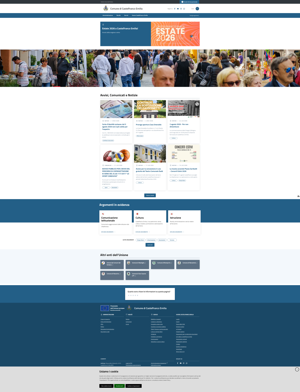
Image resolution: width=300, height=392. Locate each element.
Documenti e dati (105, 332)
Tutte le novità (150, 195)
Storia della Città (180, 324)
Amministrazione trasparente (158, 363)
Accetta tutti (119, 386)
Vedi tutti (150, 245)
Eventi (177, 322)
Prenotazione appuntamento (133, 365)
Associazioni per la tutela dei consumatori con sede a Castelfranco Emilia (187, 335)
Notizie (127, 319)
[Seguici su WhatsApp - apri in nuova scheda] (183, 9)
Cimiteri (178, 344)
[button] (197, 9)
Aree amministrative (106, 322)
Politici (102, 327)
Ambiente (153, 334)
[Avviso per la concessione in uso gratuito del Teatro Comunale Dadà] (150, 154)
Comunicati (129, 322)
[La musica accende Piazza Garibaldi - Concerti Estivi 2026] (184, 154)
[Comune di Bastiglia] (128, 262)
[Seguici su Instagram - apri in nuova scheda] (180, 9)
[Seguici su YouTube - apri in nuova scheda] (177, 9)
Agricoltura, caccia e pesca (157, 342)
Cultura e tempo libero (156, 332)
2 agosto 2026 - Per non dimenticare (179, 125)
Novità (130, 314)
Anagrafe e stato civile (157, 324)
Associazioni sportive (181, 342)
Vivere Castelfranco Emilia (185, 314)
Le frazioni (178, 329)
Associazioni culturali (181, 339)
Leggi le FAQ (129, 363)
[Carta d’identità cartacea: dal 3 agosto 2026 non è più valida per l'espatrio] (116, 109)
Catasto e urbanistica (156, 322)
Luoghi (178, 319)
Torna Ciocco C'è (180, 352)
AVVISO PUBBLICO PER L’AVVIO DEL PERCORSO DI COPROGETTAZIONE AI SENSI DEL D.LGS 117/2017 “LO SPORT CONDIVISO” (116, 172)
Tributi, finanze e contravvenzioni (159, 329)
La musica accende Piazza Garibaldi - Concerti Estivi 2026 (183, 170)
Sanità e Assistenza (181, 347)
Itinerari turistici (180, 327)
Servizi (155, 314)
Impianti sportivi (180, 332)
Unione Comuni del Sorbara (107, 2)
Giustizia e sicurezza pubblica (158, 327)
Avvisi (127, 324)
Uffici (102, 324)
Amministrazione (108, 314)
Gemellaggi (179, 349)
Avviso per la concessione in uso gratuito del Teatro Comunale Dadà (149, 170)
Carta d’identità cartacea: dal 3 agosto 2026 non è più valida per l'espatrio (115, 126)
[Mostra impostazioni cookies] (298, 196)
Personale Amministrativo (107, 329)
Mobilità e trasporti (156, 319)
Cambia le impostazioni (133, 386)
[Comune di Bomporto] (153, 262)
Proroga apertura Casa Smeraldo (148, 124)
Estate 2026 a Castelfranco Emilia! (120, 28)
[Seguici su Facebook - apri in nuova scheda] (174, 9)
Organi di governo (105, 319)
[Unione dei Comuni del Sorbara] (103, 262)
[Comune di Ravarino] (103, 273)
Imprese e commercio (156, 337)
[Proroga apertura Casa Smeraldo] (150, 109)
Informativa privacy (156, 365)
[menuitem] (108, 15)
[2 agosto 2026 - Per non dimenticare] (184, 109)
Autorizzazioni (154, 339)
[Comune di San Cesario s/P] (128, 273)
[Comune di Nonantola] (179, 262)
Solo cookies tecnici (106, 386)
